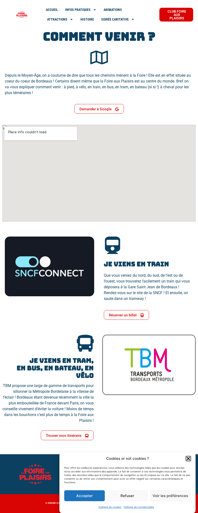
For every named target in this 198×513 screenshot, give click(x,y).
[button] (188, 458)
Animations (113, 10)
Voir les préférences (170, 495)
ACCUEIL (52, 10)
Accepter (84, 495)
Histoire (87, 19)
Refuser (127, 495)
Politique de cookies (110, 507)
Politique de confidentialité (139, 507)
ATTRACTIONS (57, 19)
